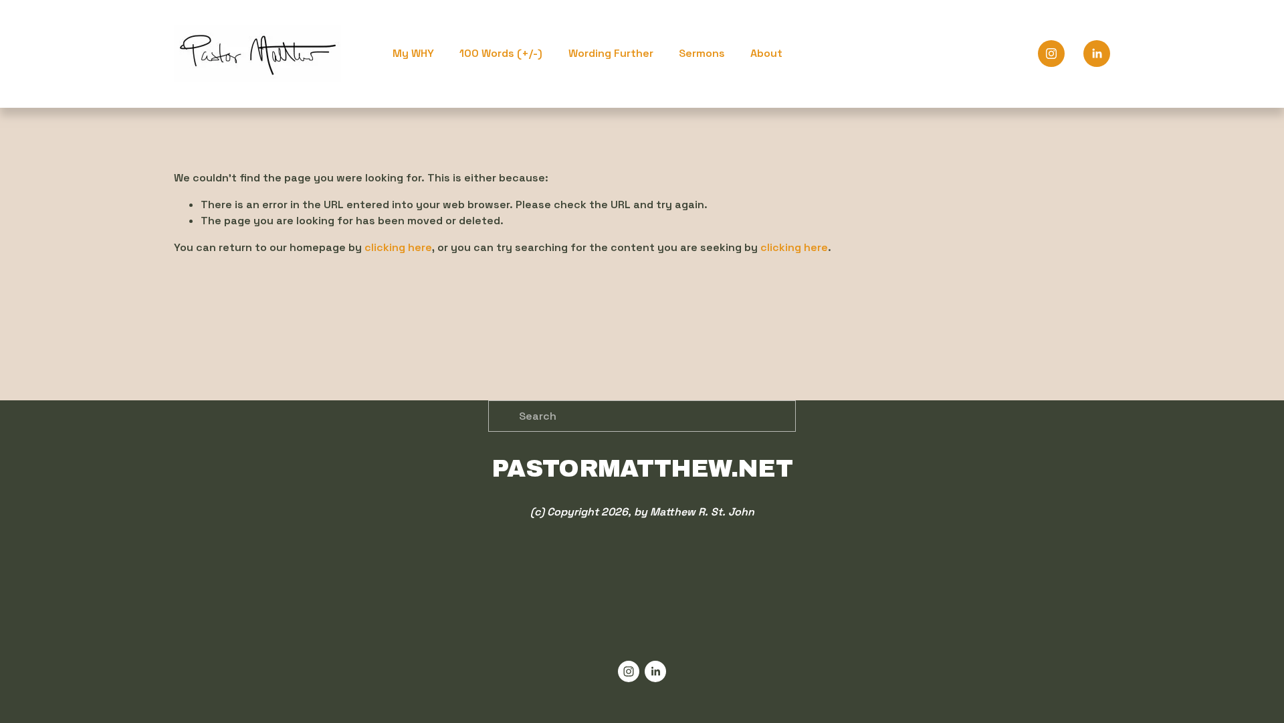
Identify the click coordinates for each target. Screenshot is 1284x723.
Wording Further (610, 53)
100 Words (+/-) (500, 53)
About (766, 53)
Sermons (702, 53)
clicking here (398, 247)
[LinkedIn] (1096, 53)
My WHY (413, 53)
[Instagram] (1051, 53)
